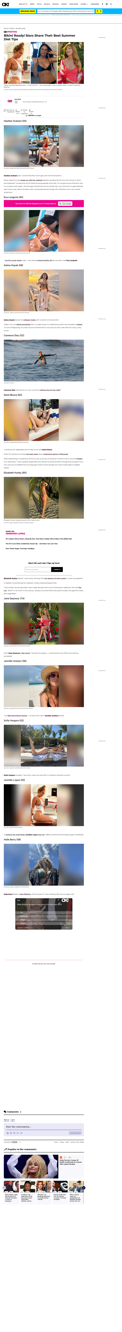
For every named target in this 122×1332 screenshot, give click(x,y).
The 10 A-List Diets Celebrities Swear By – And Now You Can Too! (32, 544)
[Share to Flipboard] (24, 110)
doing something (23, 324)
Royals (47, 4)
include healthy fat (44, 260)
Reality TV (23, 4)
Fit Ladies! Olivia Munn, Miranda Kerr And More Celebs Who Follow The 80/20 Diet (39, 539)
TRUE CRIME (73, 4)
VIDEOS (64, 4)
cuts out (41, 835)
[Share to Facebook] (11, 110)
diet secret (25, 653)
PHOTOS (56, 4)
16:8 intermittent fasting (17, 716)
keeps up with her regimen (32, 180)
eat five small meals (13, 260)
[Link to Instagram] (107, 4)
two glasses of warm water (55, 578)
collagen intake (29, 320)
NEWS (32, 4)
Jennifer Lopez (20, 28)
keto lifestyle (25, 894)
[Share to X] (18, 110)
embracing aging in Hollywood (55, 454)
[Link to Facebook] (102, 4)
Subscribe (95, 4)
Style (39, 4)
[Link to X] (111, 4)
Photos (11, 28)
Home (6, 28)
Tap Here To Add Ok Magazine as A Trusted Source (35, 203)
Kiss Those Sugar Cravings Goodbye (20, 548)
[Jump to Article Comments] (5, 110)
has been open (32, 454)
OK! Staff (18, 99)
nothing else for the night (50, 390)
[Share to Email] (31, 110)
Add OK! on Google (34, 115)
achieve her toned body (15, 835)
